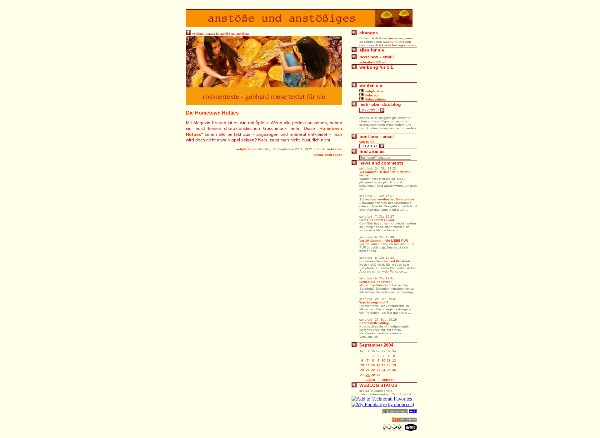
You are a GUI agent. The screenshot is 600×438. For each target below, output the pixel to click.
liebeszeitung (375, 99)
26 (394, 370)
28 (368, 374)
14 (368, 365)
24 (383, 370)
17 (383, 365)
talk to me (366, 142)
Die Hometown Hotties (212, 113)
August (369, 379)
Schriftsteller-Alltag (374, 323)
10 (383, 360)
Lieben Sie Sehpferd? (375, 281)
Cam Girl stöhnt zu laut (376, 220)
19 (394, 365)
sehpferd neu (374, 91)
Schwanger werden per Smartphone (386, 199)
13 (362, 365)
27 (362, 374)
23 (378, 370)
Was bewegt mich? (373, 302)
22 (373, 370)
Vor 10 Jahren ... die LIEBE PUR (383, 240)
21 (368, 370)
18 (389, 365)
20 (362, 370)
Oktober (388, 379)
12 (394, 360)
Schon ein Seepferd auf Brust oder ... (387, 261)
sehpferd (243, 149)
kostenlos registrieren (399, 45)
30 (378, 374)
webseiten (334, 149)
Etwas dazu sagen (328, 154)
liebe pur (371, 95)
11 (388, 360)
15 (373, 365)
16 (378, 365)
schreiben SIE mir (373, 62)
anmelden (395, 38)
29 (373, 374)
